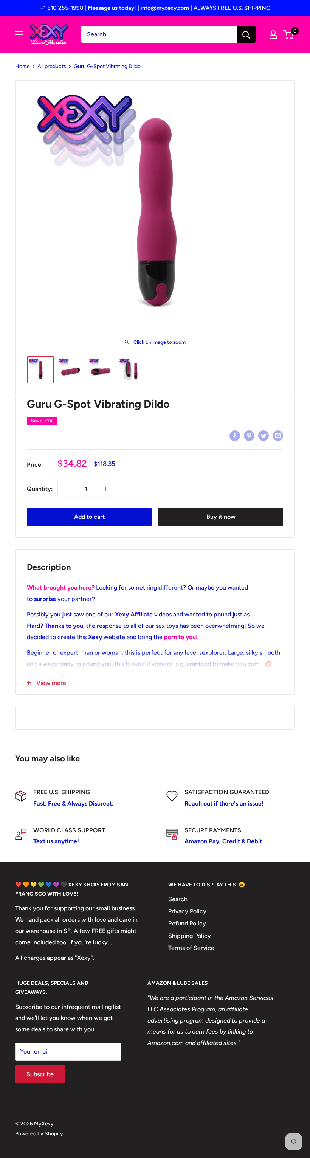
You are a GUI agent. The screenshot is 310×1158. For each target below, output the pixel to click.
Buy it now (221, 516)
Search (178, 899)
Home (22, 66)
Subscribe (40, 1074)
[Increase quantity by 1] (106, 489)
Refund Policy (187, 923)
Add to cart (89, 516)
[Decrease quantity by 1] (66, 489)
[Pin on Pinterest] (249, 435)
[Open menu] (19, 34)
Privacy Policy (187, 911)
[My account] (273, 34)
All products (51, 66)
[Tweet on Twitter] (263, 435)
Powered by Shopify (39, 1133)
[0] (288, 34)
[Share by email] (278, 435)
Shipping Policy (189, 935)
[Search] (246, 34)
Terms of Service (191, 948)
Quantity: (40, 488)
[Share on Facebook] (234, 435)
